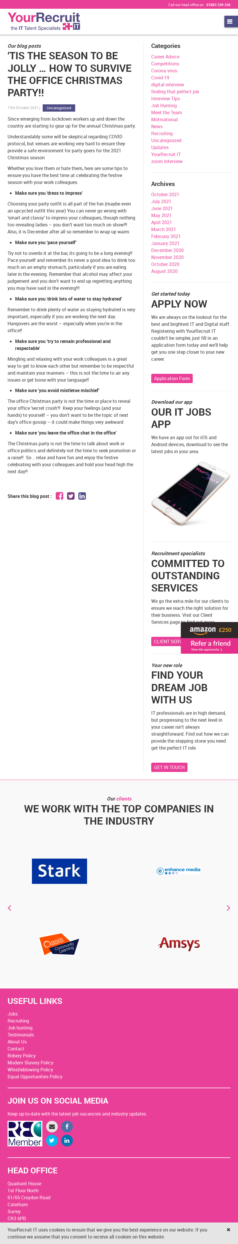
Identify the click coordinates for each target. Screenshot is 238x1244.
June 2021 (162, 208)
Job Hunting (164, 105)
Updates (160, 147)
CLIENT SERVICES (173, 641)
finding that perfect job (175, 91)
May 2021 (161, 215)
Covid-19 (160, 77)
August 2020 (164, 271)
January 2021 (165, 243)
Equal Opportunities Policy (35, 1076)
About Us (17, 1042)
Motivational (164, 119)
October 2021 (165, 194)
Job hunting (20, 1028)
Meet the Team (166, 112)
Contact (16, 1048)
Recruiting (162, 133)
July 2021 (161, 201)
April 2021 (161, 222)
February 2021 (166, 236)
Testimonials (21, 1035)
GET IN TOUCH (169, 767)
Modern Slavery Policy (30, 1062)
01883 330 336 (218, 4)
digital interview (167, 84)
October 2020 (165, 264)
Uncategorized (59, 107)
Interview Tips (165, 98)
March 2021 (163, 229)
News (157, 126)
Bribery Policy (22, 1055)
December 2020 (167, 250)
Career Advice (165, 56)
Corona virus (164, 70)
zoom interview (167, 161)
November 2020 (167, 257)
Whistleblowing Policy (30, 1069)
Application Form (172, 378)
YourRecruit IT (166, 154)
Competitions (165, 63)
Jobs (13, 1014)
